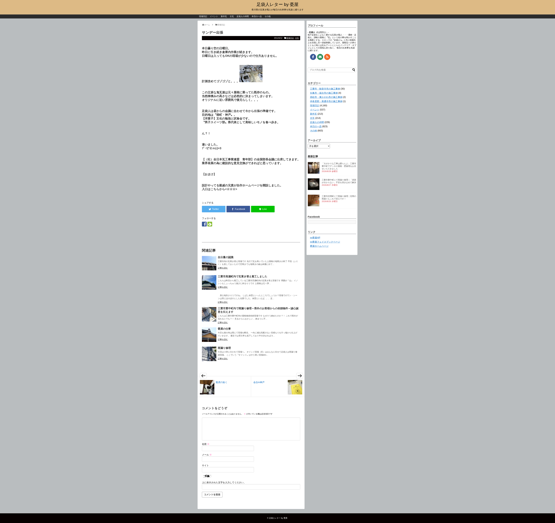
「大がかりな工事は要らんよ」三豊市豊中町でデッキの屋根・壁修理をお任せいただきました (339, 166)
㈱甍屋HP (315, 237)
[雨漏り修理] (209, 354)
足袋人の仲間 (243, 16)
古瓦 (232, 16)
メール (207, 455)
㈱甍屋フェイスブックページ (325, 242)
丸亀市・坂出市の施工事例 (324, 93)
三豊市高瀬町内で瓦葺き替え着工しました (242, 276)
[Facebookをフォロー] (204, 224)
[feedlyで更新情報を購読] (209, 224)
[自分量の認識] (209, 263)
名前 (205, 444)
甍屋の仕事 (224, 328)
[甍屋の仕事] (209, 334)
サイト (205, 465)
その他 (267, 16)
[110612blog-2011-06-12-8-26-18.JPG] (250, 81)
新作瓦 (224, 16)
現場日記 (203, 16)
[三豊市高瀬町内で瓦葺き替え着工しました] (209, 282)
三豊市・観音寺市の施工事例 (325, 89)
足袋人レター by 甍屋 (277, 4)
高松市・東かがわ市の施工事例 (326, 97)
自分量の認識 (225, 257)
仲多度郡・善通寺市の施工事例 (326, 101)
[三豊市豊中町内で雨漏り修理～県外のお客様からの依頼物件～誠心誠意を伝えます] (209, 314)
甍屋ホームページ (319, 246)
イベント (214, 16)
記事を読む (223, 268)
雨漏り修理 (224, 348)
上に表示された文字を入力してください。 (224, 482)
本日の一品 (257, 16)
